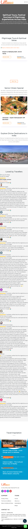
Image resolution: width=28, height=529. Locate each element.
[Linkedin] (8, 491)
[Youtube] (10, 491)
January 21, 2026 (9, 445)
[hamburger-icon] (25, 2)
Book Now (19, 73)
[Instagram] (5, 491)
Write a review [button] (3, 181)
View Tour (14, 81)
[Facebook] (2, 491)
